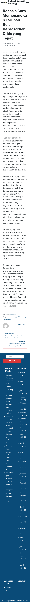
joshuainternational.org (18, 600)
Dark (4, 2)
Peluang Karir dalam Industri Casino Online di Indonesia (9, 458)
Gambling (13, 315)
